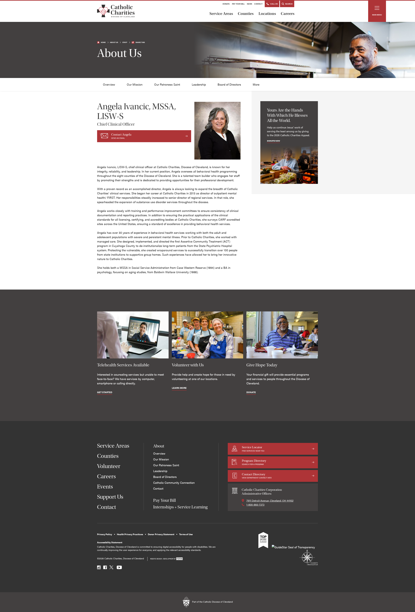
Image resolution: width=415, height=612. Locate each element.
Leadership (199, 84)
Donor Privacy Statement (161, 534)
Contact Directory (257, 475)
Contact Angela (121, 136)
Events (105, 486)
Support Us (110, 496)
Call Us (274, 4)
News (249, 4)
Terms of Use (186, 534)
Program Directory (254, 462)
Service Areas (221, 13)
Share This (140, 42)
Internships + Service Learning (180, 507)
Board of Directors (229, 84)
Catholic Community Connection (174, 483)
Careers (287, 13)
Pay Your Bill (238, 4)
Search (288, 4)
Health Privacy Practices (130, 534)
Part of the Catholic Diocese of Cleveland (212, 601)
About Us (114, 42)
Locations (267, 13)
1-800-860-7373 (255, 504)
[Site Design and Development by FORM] (166, 559)
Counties (246, 13)
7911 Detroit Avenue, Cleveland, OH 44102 (269, 500)
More (256, 84)
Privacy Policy (104, 534)
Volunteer (108, 466)
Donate (226, 4)
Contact (258, 4)
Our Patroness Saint (167, 84)
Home (103, 42)
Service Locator (253, 448)
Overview (109, 84)
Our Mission (134, 84)
